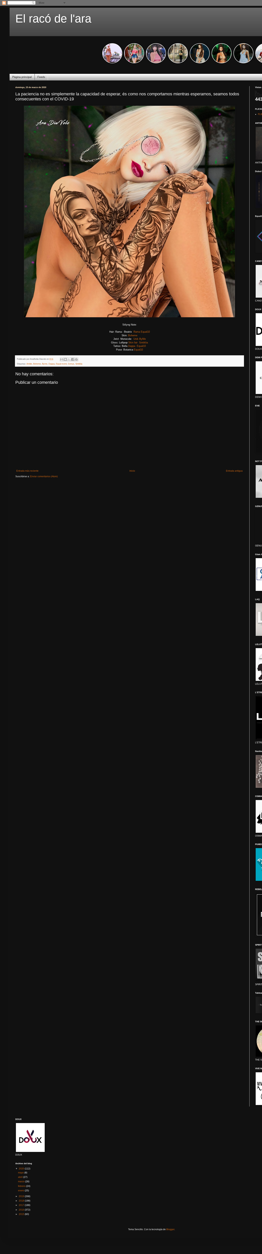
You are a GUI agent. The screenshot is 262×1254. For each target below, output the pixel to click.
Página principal (22, 76)
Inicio (132, 471)
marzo (21, 1181)
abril (20, 1177)
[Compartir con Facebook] (73, 359)
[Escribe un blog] (65, 359)
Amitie (29, 364)
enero (21, 1190)
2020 (22, 1168)
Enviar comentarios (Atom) (44, 476)
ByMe (142, 338)
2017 (22, 1205)
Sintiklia (143, 342)
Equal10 (145, 331)
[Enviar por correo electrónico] (62, 359)
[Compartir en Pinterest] (76, 359)
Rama (136, 331)
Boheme (132, 335)
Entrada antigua (234, 471)
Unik (135, 338)
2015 (22, 1214)
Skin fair (133, 342)
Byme (44, 364)
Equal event (61, 364)
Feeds (41, 76)
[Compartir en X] (69, 359)
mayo (21, 1172)
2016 (22, 1209)
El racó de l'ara (53, 18)
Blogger (170, 1229)
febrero (22, 1186)
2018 (22, 1200)
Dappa (131, 346)
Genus (71, 364)
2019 (22, 1196)
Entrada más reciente (27, 471)
